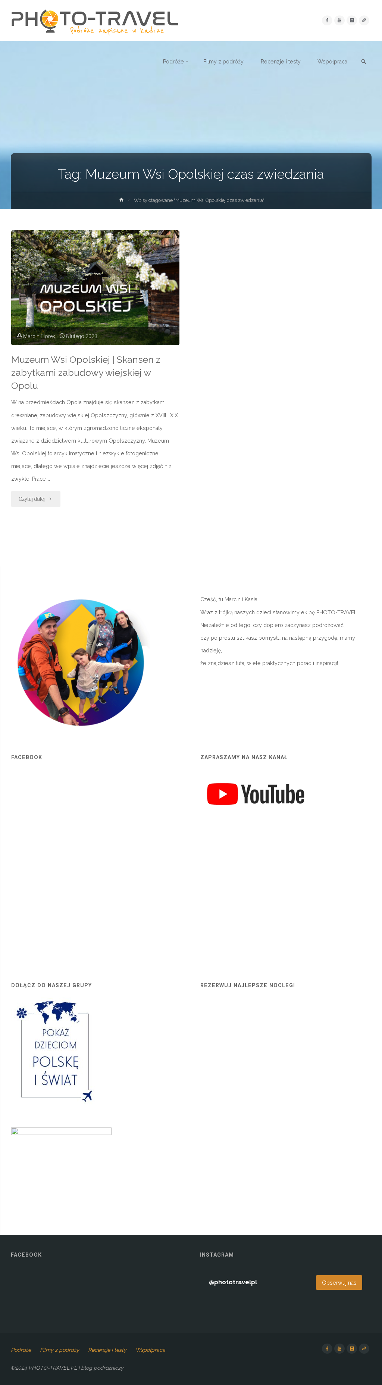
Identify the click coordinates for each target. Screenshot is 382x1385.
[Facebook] (327, 20)
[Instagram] (352, 20)
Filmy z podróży (59, 1350)
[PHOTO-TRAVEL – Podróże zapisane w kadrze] (95, 21)
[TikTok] (364, 20)
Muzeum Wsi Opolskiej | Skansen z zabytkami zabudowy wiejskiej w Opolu (85, 372)
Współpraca (150, 1350)
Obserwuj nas (339, 1283)
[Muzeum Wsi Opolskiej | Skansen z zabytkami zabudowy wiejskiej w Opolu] (95, 287)
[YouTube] (339, 20)
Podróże (21, 1350)
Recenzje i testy (107, 1350)
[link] (363, 62)
